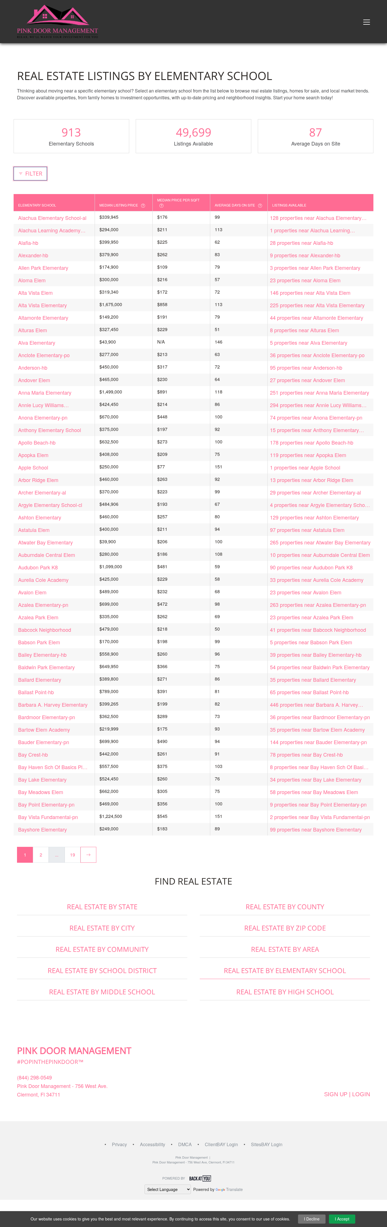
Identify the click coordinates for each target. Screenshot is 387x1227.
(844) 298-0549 (34, 1077)
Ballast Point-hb (36, 692)
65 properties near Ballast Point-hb (309, 692)
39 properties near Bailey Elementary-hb (316, 654)
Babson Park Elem (39, 642)
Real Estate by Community (102, 949)
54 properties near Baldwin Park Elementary (320, 667)
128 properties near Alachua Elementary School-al (316, 218)
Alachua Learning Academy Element (49, 230)
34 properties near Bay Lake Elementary (316, 779)
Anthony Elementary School (49, 429)
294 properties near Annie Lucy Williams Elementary (316, 405)
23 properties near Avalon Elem (305, 592)
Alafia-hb (28, 242)
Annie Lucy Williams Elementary (41, 405)
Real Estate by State (102, 906)
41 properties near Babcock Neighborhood (318, 629)
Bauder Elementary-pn (43, 742)
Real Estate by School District (102, 970)
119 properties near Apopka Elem (308, 454)
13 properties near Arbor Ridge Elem (311, 479)
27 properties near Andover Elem (307, 380)
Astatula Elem (34, 529)
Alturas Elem (32, 330)
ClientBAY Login (221, 1144)
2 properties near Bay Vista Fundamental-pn (320, 816)
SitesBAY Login (266, 1144)
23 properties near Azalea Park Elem (311, 617)
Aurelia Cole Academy (43, 579)
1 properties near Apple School (305, 467)
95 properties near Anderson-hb (306, 367)
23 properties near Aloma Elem (305, 280)
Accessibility (152, 1144)
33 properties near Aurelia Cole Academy (316, 579)
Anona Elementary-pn (42, 417)
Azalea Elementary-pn (43, 604)
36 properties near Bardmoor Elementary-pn (320, 717)
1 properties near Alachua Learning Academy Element (310, 230)
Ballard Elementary (39, 679)
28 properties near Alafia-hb (301, 242)
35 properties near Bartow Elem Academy (317, 729)
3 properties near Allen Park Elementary (315, 267)
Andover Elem (34, 380)
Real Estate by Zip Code (285, 928)
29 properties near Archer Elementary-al (315, 492)
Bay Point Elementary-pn (46, 804)
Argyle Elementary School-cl (50, 504)
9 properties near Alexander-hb (305, 255)
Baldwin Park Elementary (46, 667)
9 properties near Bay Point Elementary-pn (318, 804)
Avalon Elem (32, 592)
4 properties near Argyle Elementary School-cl (320, 505)
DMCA (185, 1144)
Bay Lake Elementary (42, 779)
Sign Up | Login (347, 1094)
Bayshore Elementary (42, 829)
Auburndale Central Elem (46, 554)
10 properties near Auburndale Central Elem (320, 554)
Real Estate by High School (285, 991)
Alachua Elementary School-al (52, 217)
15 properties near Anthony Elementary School (314, 430)
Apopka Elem (33, 454)
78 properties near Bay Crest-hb (306, 754)
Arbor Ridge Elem (38, 479)
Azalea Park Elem (38, 617)
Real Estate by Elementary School (285, 970)
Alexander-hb (33, 255)
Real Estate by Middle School (102, 991)
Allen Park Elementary (43, 267)
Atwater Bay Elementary (45, 542)
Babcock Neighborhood (44, 629)
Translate (234, 1189)
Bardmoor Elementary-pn (46, 717)
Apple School (33, 467)
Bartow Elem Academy (44, 729)
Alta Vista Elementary (42, 305)
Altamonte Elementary (43, 317)
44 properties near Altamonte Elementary (316, 317)
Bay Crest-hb (33, 754)
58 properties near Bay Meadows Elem (314, 791)
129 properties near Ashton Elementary (314, 517)
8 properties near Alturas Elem (304, 330)
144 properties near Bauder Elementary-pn (318, 742)
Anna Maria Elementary (44, 392)
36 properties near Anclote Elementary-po (317, 355)
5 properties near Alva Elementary (308, 342)
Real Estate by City (102, 928)
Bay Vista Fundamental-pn (48, 816)
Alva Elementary (36, 342)
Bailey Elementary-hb (42, 654)
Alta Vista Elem (35, 292)
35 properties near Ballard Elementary (313, 679)
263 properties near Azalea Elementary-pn (318, 604)
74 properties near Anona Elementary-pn (316, 417)
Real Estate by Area (285, 949)
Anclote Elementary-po (44, 355)
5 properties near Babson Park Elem (311, 642)
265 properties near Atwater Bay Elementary (320, 542)
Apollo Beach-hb (37, 442)
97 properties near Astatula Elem (307, 529)
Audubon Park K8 (38, 567)
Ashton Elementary (39, 517)
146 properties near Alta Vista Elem (310, 292)
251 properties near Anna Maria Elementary (319, 392)
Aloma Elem (32, 280)
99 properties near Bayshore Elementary (316, 829)
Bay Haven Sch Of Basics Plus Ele (53, 767)
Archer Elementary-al (42, 492)
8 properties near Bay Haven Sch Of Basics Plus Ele (319, 767)
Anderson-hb (32, 367)
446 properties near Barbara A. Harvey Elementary (314, 704)
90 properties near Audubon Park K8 (311, 567)
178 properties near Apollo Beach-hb (311, 442)
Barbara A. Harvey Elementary (53, 704)
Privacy (119, 1144)
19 (72, 854)
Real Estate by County (285, 906)
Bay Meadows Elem (40, 791)
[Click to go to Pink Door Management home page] (57, 21)
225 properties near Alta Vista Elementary (317, 305)
